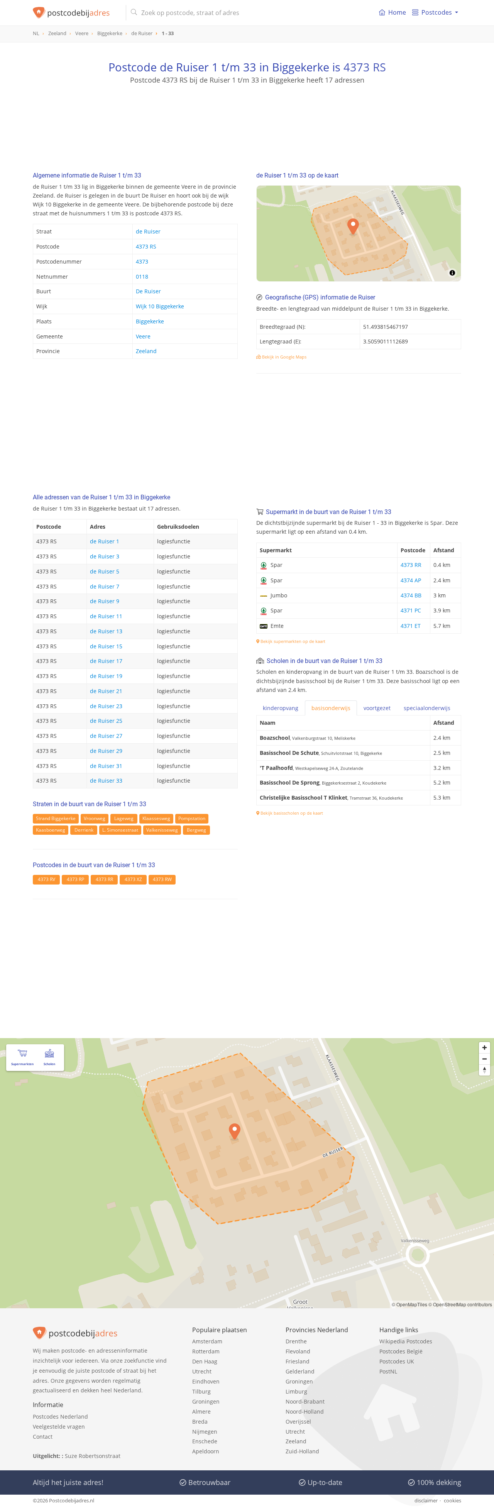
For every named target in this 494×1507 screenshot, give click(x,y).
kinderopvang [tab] (280, 708)
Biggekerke (150, 321)
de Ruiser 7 (104, 586)
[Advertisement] (247, 119)
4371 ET (411, 625)
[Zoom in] (484, 1047)
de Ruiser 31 (106, 766)
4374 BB (411, 595)
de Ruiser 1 (104, 541)
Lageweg (124, 818)
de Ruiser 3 (104, 556)
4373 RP (75, 879)
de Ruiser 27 (106, 735)
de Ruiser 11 (106, 616)
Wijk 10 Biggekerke (160, 306)
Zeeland (146, 351)
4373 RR (104, 879)
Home (397, 12)
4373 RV (46, 879)
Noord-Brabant (305, 1401)
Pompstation (191, 818)
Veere (143, 336)
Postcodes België (401, 1351)
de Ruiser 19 (106, 676)
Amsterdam (207, 1341)
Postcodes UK (396, 1361)
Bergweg (196, 830)
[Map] (247, 1173)
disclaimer (426, 1500)
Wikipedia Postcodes (405, 1341)
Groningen (206, 1401)
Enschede (204, 1441)
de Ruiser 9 (104, 601)
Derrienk (83, 830)
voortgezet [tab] (377, 708)
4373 (142, 261)
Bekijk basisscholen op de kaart (291, 813)
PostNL (388, 1371)
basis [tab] (330, 708)
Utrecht (201, 1371)
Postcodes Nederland (60, 1416)
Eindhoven (206, 1381)
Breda (200, 1421)
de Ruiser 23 (106, 706)
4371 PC (411, 610)
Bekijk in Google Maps (283, 357)
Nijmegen (204, 1431)
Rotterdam (206, 1351)
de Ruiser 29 (106, 750)
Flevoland (298, 1351)
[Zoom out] (484, 1058)
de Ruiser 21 (106, 691)
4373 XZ (133, 879)
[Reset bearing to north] (484, 1070)
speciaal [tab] (427, 708)
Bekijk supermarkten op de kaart (292, 641)
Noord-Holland (305, 1411)
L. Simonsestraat (120, 830)
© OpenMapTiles (409, 1304)
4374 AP (411, 580)
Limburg (296, 1391)
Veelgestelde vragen (59, 1426)
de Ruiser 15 (106, 646)
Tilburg (201, 1391)
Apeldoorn (205, 1451)
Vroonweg (94, 818)
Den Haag (204, 1361)
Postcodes (436, 12)
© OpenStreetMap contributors (460, 1304)
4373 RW (162, 879)
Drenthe (296, 1341)
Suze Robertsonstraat (92, 1456)
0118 (142, 276)
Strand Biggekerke (56, 818)
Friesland (298, 1361)
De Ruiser (148, 291)
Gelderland (300, 1371)
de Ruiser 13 (106, 631)
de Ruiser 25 (106, 720)
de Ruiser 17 (106, 661)
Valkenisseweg (162, 830)
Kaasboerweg (50, 830)
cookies (452, 1500)
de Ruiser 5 (104, 571)
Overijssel (298, 1421)
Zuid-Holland (302, 1451)
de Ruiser (148, 231)
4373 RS (364, 66)
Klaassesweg (156, 818)
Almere (201, 1411)
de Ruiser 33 (106, 780)
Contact (42, 1436)
